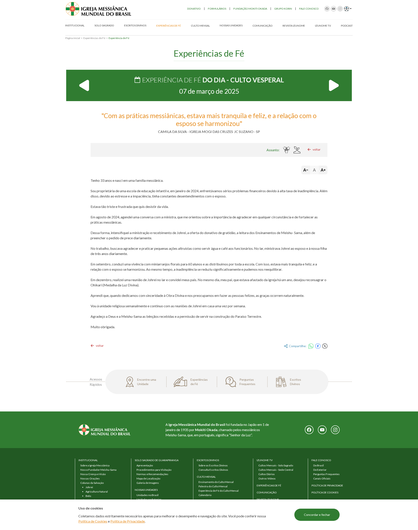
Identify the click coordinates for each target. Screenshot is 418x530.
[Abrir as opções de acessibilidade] (348, 9)
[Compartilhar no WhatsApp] (311, 346)
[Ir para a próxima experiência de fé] (333, 85)
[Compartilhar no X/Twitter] (324, 346)
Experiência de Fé (119, 38)
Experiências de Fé (94, 38)
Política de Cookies (92, 521)
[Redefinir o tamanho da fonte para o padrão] (314, 170)
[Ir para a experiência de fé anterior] (84, 85)
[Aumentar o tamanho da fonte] (323, 170)
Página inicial (72, 38)
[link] (313, 149)
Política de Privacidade (127, 521)
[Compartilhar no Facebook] (317, 346)
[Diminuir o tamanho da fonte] (305, 170)
